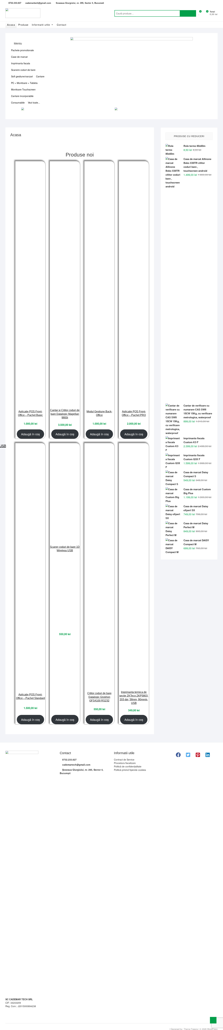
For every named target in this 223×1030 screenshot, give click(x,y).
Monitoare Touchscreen (23, 89)
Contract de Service (124, 759)
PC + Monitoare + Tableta (24, 83)
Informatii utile (41, 24)
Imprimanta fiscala (20, 63)
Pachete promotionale (22, 50)
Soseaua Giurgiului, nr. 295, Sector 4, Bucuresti (79, 2)
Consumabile (18, 102)
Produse (23, 24)
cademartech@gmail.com (38, 2)
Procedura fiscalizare (125, 763)
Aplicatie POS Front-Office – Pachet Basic (30, 413)
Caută (188, 13)
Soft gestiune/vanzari (22, 76)
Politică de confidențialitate (127, 766)
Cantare (40, 76)
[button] (178, 755)
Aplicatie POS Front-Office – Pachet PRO (134, 413)
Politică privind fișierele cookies (130, 769)
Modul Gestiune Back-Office (99, 413)
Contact (61, 24)
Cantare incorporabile (22, 96)
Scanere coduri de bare (23, 69)
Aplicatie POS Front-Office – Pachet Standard (30, 696)
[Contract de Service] (131, 39)
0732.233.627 (14, 2)
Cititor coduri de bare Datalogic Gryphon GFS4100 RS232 (99, 697)
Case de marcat (19, 56)
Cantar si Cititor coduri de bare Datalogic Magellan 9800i (65, 414)
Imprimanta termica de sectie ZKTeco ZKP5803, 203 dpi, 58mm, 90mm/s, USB (133, 697)
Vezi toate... (34, 102)
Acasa (11, 24)
